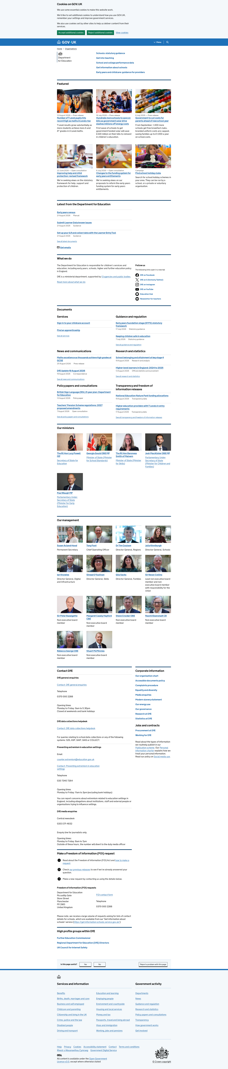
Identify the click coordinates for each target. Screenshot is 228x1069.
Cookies (77, 1046)
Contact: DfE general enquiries (72, 684)
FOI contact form (104, 894)
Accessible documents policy (150, 680)
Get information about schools (111, 67)
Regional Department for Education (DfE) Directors (83, 942)
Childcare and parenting (69, 1009)
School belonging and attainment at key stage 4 (140, 357)
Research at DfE (143, 713)
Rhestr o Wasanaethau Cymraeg (72, 1050)
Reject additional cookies (100, 32)
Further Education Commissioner (73, 938)
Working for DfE (143, 735)
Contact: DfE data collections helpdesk (76, 728)
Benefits (61, 993)
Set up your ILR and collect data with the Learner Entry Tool (86, 232)
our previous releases (79, 869)
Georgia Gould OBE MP (98, 453)
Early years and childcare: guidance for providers (120, 72)
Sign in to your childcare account (73, 323)
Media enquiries (143, 694)
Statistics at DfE (143, 718)
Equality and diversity (146, 690)
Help (59, 1046)
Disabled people (65, 1025)
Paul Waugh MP (65, 493)
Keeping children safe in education (133, 336)
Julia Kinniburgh (153, 545)
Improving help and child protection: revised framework (72, 174)
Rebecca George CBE (67, 651)
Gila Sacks (121, 574)
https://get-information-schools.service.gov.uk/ (97, 922)
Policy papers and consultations (150, 1014)
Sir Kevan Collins (153, 574)
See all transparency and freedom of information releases (139, 417)
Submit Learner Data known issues (74, 222)
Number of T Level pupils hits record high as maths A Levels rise (74, 119)
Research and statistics (146, 1009)
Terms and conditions (129, 1046)
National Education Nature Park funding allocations (142, 395)
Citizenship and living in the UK (72, 1014)
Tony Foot (91, 545)
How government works (146, 1025)
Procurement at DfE (145, 730)
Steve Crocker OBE (125, 615)
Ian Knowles (63, 574)
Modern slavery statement (148, 699)
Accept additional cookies (71, 32)
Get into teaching (105, 58)
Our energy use (142, 704)
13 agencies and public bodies (115, 276)
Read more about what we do (71, 282)
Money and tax (103, 1014)
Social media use (162, 756)
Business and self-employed (70, 1004)
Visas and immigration (106, 1025)
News (138, 998)
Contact (113, 1046)
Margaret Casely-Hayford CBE (99, 617)
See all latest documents (67, 241)
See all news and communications (70, 379)
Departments (141, 993)
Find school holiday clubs (148, 173)
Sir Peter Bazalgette (67, 615)
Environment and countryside (110, 1004)
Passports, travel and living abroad (113, 1020)
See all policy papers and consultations (73, 417)
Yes (87, 964)
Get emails (65, 247)
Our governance (143, 709)
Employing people (105, 998)
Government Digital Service (103, 1050)
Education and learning (107, 993)
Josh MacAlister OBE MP (157, 453)
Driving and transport (67, 1030)
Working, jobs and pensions (109, 1030)
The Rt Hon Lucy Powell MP (69, 455)
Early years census (66, 212)
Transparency (142, 1020)
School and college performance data (115, 62)
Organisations (71, 49)
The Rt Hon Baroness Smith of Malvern (126, 455)
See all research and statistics (128, 376)
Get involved (141, 1030)
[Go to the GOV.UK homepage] (66, 42)
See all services (63, 336)
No (102, 964)
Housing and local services (109, 1009)
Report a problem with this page (153, 964)
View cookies (122, 32)
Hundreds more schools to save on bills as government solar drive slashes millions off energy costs (113, 121)
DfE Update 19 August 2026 (71, 370)
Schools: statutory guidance (110, 53)
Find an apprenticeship (68, 330)
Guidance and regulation (147, 1004)
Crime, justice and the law (69, 1020)
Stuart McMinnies (95, 651)
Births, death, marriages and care (73, 998)
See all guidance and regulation (128, 345)
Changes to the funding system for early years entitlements (113, 174)
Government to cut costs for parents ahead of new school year (152, 119)
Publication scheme (144, 747)
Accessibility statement (94, 1046)
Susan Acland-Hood (67, 545)
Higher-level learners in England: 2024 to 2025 (139, 367)
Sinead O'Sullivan (95, 574)
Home (59, 49)
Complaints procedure (146, 685)
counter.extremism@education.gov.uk (75, 759)
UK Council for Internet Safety (72, 947)
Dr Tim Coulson (123, 545)
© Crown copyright (161, 1061)
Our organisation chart (146, 675)
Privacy (67, 1046)
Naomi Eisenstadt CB (156, 615)
